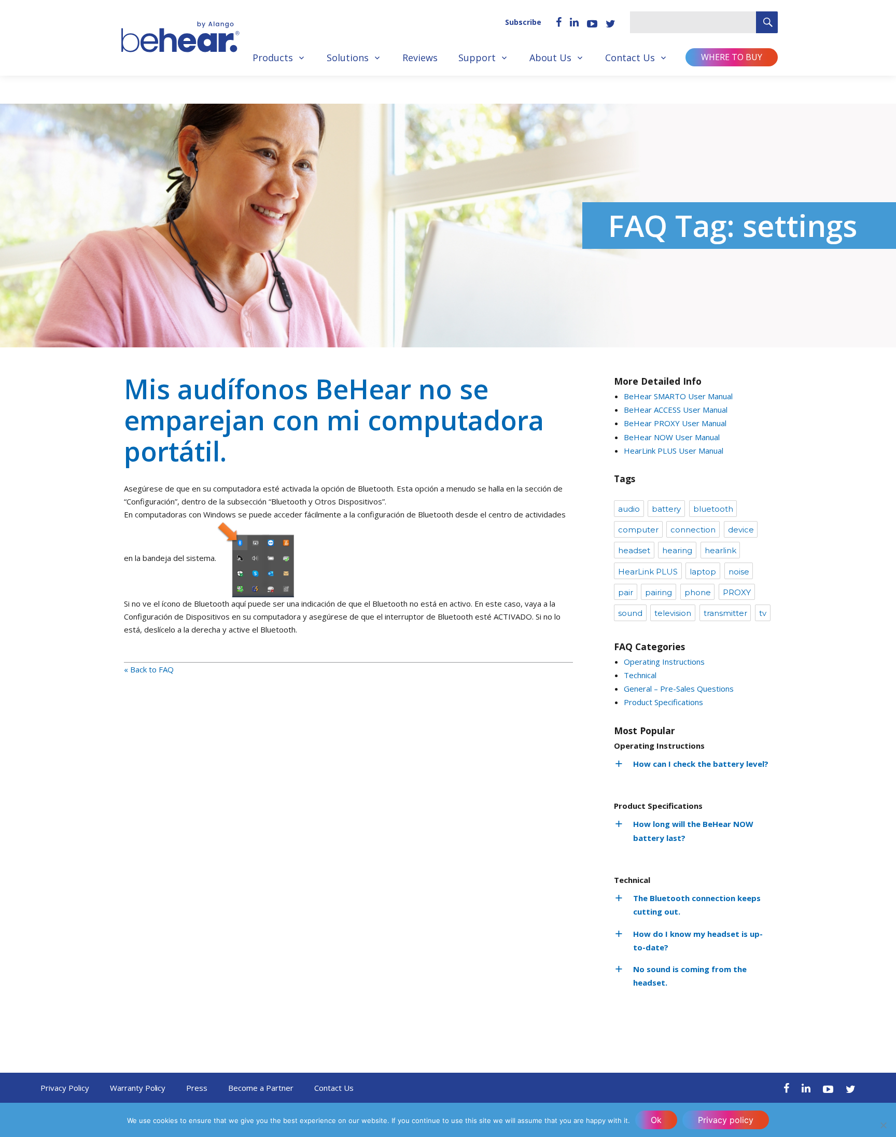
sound (630, 613)
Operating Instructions (664, 661)
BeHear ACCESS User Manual (675, 409)
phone (697, 592)
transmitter (725, 613)
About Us (550, 57)
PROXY (737, 592)
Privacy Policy (64, 1088)
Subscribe (523, 22)
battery (666, 509)
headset (634, 550)
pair (625, 592)
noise (739, 572)
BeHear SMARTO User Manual (678, 396)
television (672, 613)
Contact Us (630, 57)
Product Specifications (663, 702)
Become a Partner (260, 1088)
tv (762, 613)
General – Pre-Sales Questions (679, 688)
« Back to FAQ (149, 669)
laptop (703, 572)
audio (629, 509)
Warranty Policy (138, 1088)
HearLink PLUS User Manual (673, 450)
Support (477, 57)
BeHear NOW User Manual (672, 437)
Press (196, 1088)
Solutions (348, 57)
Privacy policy (725, 1120)
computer (638, 530)
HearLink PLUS (648, 572)
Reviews (420, 57)
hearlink (720, 550)
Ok (656, 1120)
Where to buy (731, 57)
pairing (658, 592)
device (741, 530)
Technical (640, 675)
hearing (677, 550)
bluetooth (713, 509)
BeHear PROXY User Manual (675, 423)
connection (693, 530)
